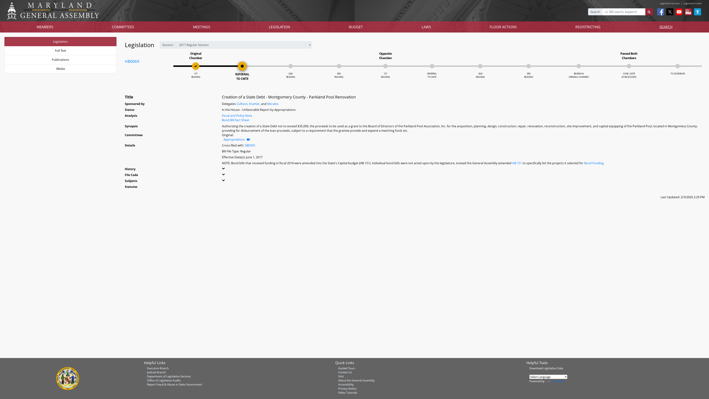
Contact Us (345, 372)
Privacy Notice (347, 388)
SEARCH (665, 27)
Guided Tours (346, 368)
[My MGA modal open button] (687, 11)
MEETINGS (201, 27)
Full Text (60, 51)
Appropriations (234, 139)
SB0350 (250, 145)
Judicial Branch (156, 372)
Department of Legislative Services (169, 376)
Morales (272, 104)
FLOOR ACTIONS (503, 27)
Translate (558, 381)
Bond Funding (594, 163)
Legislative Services (670, 3)
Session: (168, 45)
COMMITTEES (123, 27)
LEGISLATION (279, 27)
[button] (243, 170)
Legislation (60, 42)
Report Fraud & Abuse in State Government (174, 384)
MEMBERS (45, 27)
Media (60, 69)
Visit (341, 376)
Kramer (254, 104)
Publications (60, 60)
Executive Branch (158, 368)
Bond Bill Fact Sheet (235, 120)
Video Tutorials (347, 392)
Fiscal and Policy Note (237, 116)
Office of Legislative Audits (164, 380)
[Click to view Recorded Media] (248, 139)
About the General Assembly (356, 380)
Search (595, 12)
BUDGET (356, 27)
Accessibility (346, 384)
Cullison (242, 104)
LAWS (426, 27)
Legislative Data (553, 368)
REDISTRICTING (587, 27)
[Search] (649, 11)
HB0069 (132, 61)
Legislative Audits (692, 3)
